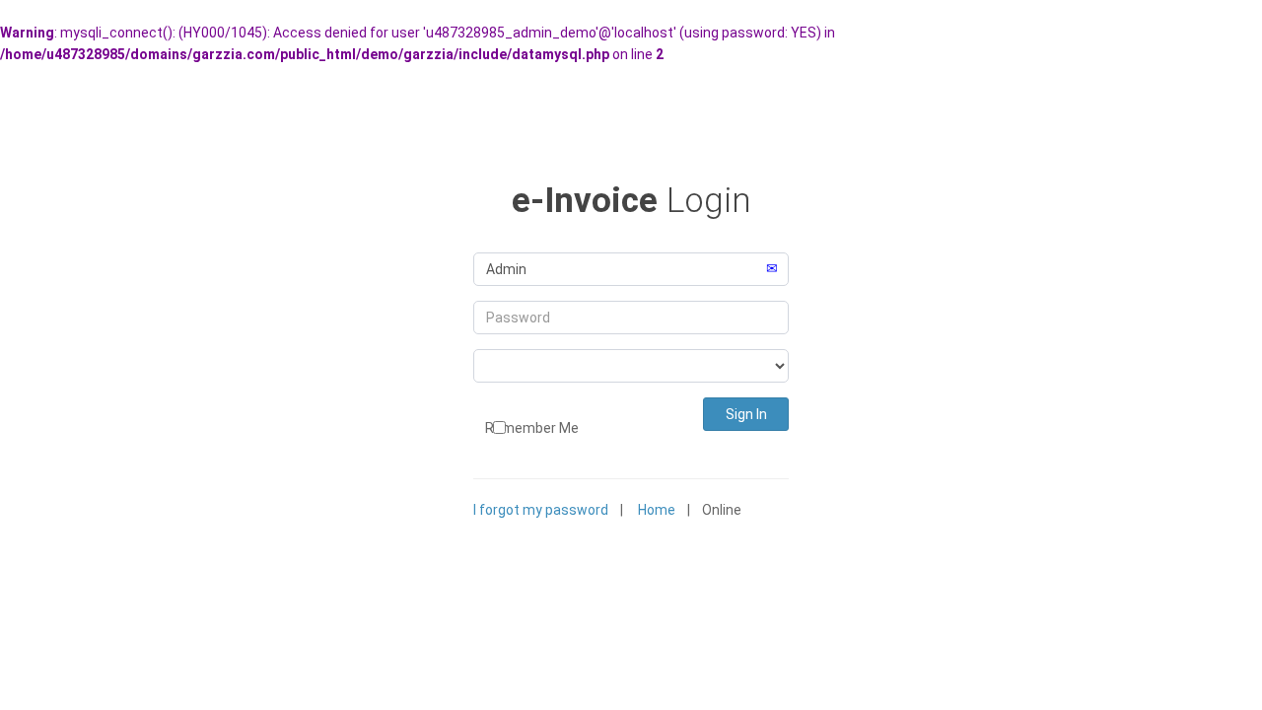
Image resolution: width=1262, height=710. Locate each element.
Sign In (746, 414)
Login (631, 200)
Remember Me (526, 428)
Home (656, 510)
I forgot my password (540, 510)
